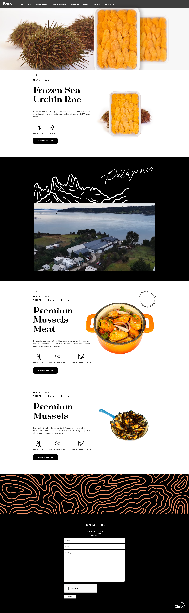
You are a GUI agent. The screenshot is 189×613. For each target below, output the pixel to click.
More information (45, 141)
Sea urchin (26, 4)
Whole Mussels (59, 4)
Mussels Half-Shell (79, 4)
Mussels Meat (42, 4)
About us (97, 4)
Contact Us (110, 4)
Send (70, 597)
